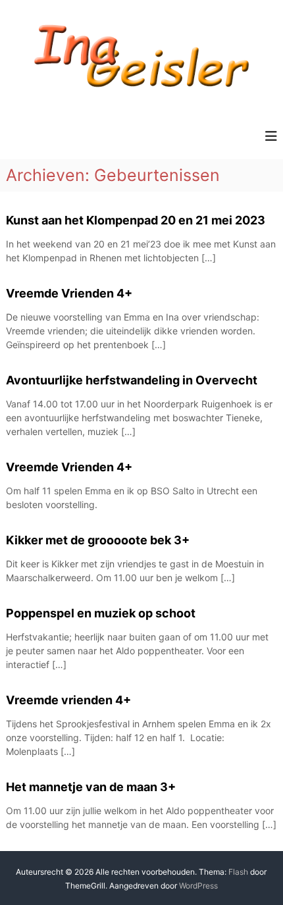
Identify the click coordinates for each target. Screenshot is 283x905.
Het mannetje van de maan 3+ (91, 787)
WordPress (198, 886)
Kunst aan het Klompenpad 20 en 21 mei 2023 (135, 220)
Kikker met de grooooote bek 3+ (98, 540)
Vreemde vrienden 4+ (68, 700)
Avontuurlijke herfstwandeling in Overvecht (131, 380)
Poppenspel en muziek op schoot (100, 613)
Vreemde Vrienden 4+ (69, 293)
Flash (238, 872)
